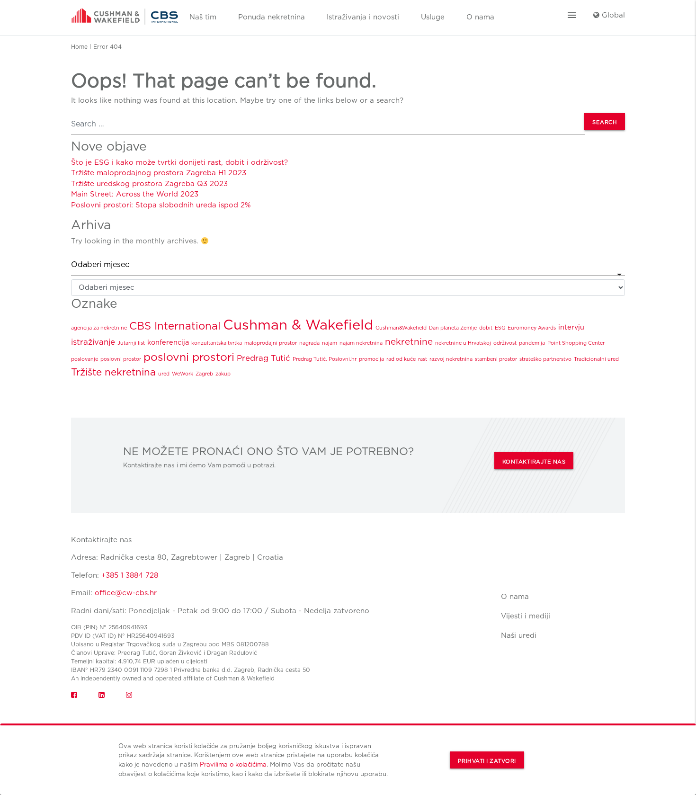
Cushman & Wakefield (298, 324)
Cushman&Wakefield (401, 328)
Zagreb (204, 374)
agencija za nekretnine (99, 328)
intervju (571, 327)
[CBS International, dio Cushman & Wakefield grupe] (124, 13)
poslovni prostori (188, 357)
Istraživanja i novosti (363, 17)
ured (164, 374)
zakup (223, 374)
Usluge (433, 17)
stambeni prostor (496, 359)
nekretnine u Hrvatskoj (463, 343)
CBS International (175, 326)
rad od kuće (401, 359)
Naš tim (202, 17)
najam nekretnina (361, 343)
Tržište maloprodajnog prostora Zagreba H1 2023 (158, 173)
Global (612, 15)
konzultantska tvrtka (216, 343)
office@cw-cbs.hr (126, 593)
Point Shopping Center (576, 343)
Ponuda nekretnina (271, 17)
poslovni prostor (120, 359)
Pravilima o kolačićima (233, 764)
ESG (500, 328)
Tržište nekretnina (113, 372)
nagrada (309, 343)
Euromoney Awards (532, 328)
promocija (371, 359)
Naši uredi (518, 635)
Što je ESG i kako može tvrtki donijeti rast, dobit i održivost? (179, 162)
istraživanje (93, 342)
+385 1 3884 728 (129, 575)
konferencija (168, 342)
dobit (485, 328)
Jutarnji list (131, 343)
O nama (480, 17)
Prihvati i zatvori (487, 761)
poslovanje (84, 359)
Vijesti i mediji (525, 616)
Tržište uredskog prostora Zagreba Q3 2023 (149, 183)
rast (422, 359)
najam (329, 343)
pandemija (532, 343)
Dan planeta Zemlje (453, 328)
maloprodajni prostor (270, 343)
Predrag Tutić (263, 358)
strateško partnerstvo (545, 359)
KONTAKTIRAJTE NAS (534, 461)
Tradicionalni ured (596, 359)
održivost (505, 343)
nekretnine (409, 341)
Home (79, 46)
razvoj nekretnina (451, 359)
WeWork (182, 374)
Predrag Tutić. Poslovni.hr (325, 359)
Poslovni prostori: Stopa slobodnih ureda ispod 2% (161, 205)
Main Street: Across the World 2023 (134, 194)
